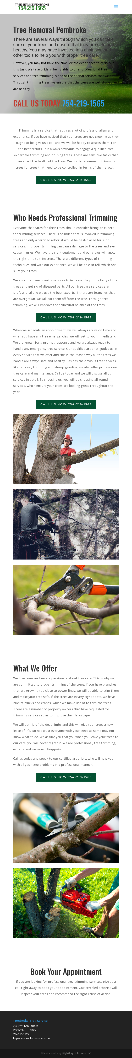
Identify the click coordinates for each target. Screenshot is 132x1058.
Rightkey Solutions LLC (76, 1053)
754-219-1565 (83, 103)
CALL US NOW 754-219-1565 (66, 180)
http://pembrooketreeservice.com (32, 1038)
